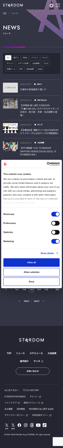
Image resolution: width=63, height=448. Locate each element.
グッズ (44, 57)
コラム (45, 63)
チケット (10, 63)
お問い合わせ (33, 371)
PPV (21, 69)
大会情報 (35, 63)
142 (24, 289)
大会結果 (52, 353)
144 (39, 289)
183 (57, 289)
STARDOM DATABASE (15, 396)
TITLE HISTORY (31, 390)
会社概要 (8, 409)
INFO (25, 57)
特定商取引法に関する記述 (41, 409)
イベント (34, 57)
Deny (31, 281)
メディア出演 (23, 63)
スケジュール (36, 353)
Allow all (31, 262)
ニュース (20, 353)
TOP (4, 13)
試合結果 (30, 69)
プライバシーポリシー (14, 415)
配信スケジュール (32, 402)
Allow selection (31, 272)
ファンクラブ (10, 402)
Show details (47, 253)
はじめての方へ (11, 390)
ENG (13, 429)
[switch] (55, 223)
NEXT (37, 301)
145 (46, 289)
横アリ (16, 57)
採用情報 (21, 409)
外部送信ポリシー (40, 415)
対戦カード (11, 69)
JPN (6, 429)
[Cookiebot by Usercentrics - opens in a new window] (47, 164)
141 (17, 289)
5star (40, 69)
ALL (8, 57)
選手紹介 (24, 361)
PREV (26, 301)
